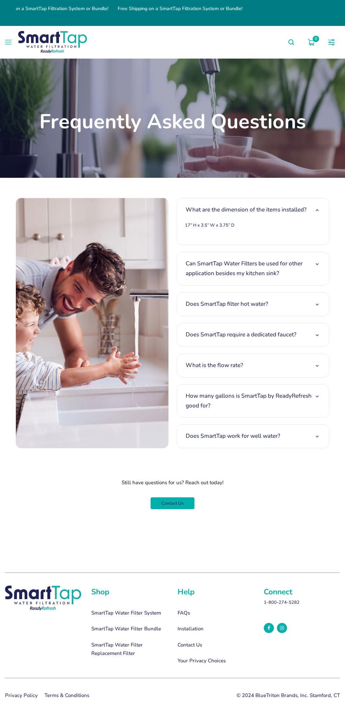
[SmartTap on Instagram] (282, 628)
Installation (190, 628)
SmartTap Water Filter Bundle (126, 628)
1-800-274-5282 (282, 602)
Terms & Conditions (66, 695)
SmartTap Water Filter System (126, 612)
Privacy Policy (21, 695)
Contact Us (172, 503)
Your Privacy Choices (202, 660)
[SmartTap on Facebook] (269, 628)
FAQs (184, 612)
